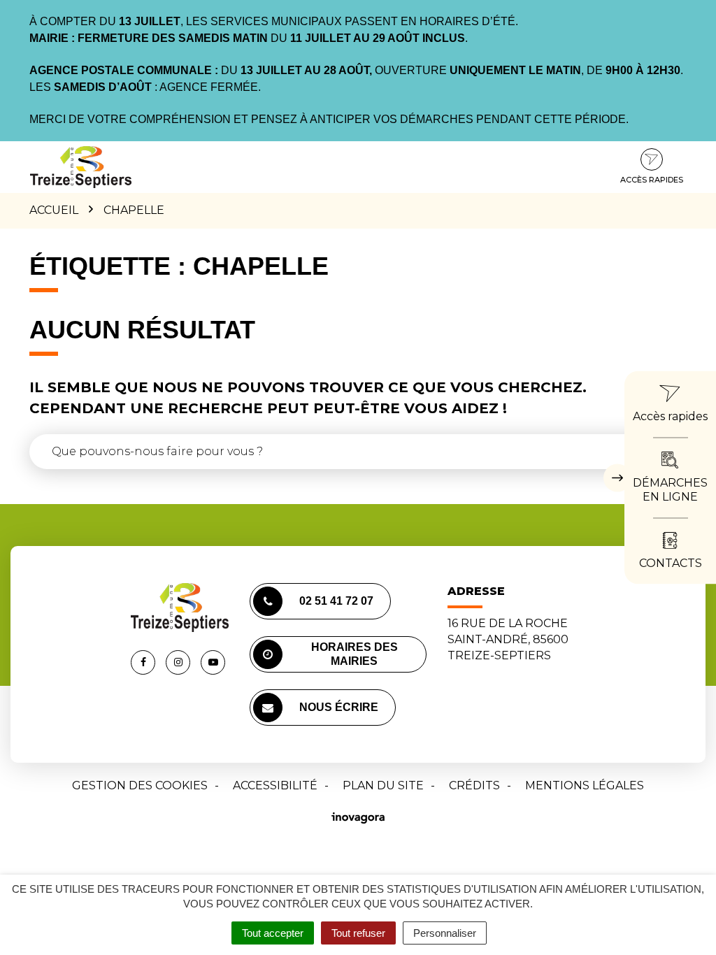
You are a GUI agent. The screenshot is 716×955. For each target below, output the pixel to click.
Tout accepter (272, 933)
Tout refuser (358, 933)
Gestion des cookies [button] (140, 785)
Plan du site (383, 785)
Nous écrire (338, 707)
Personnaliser (444, 933)
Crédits (474, 785)
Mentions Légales (584, 785)
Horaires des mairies (354, 654)
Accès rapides (651, 180)
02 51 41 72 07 (336, 601)
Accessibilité (275, 785)
